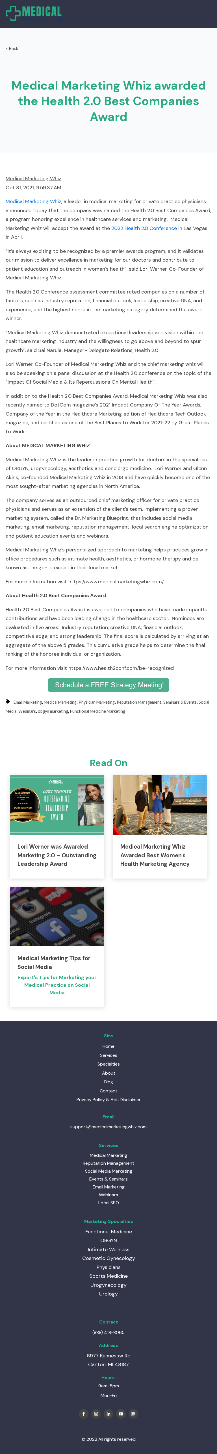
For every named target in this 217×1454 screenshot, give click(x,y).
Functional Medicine (108, 1231)
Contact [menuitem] (108, 1091)
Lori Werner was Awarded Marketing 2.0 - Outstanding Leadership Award (57, 855)
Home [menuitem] (108, 1046)
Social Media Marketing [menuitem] (108, 1171)
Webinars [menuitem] (108, 1195)
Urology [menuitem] (108, 1293)
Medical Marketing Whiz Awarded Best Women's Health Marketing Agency (155, 855)
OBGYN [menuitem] (108, 1240)
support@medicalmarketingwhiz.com (108, 1127)
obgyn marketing (53, 711)
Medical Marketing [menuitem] (108, 1155)
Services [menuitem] (108, 1055)
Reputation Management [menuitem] (108, 1163)
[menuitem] (109, 1099)
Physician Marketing (97, 702)
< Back (12, 48)
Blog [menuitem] (108, 1082)
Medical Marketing (60, 702)
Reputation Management (139, 702)
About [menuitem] (108, 1073)
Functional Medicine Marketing (97, 711)
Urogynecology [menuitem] (108, 1285)
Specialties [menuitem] (108, 1064)
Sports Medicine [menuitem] (108, 1276)
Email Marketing (28, 702)
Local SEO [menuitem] (108, 1203)
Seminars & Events (180, 702)
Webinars (27, 711)
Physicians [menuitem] (109, 1267)
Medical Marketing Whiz (33, 178)
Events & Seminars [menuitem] (108, 1179)
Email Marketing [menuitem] (109, 1187)
